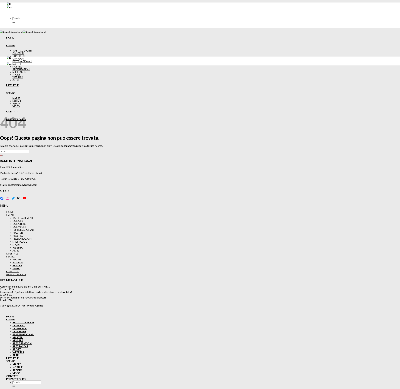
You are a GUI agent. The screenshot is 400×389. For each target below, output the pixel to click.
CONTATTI (12, 111)
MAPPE (16, 98)
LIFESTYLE (12, 85)
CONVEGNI (18, 58)
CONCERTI (18, 53)
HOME (10, 37)
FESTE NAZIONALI (22, 61)
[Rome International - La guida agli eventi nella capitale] (23, 32)
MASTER (16, 64)
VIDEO (16, 106)
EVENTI (10, 45)
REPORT (17, 103)
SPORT (16, 74)
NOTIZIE (17, 101)
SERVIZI (10, 92)
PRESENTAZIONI (21, 69)
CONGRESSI (18, 56)
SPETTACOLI (19, 72)
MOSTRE (17, 66)
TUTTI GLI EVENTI (22, 50)
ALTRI (15, 80)
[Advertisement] (200, 90)
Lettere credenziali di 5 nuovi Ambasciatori (23, 297)
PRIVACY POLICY (16, 274)
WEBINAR (17, 77)
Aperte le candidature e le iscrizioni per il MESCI (25, 286)
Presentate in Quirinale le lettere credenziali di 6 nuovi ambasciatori (36, 291)
